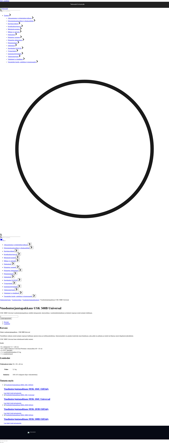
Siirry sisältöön (4, 1)
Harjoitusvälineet (13, 24)
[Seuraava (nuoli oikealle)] (3, 442)
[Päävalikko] (4, 240)
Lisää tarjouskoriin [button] (15, 393)
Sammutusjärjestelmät (14, 54)
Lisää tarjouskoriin (6, 318)
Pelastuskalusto (12, 43)
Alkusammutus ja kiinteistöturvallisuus (20, 18)
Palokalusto (11, 34)
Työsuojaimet (12, 51)
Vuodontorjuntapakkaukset (30, 300)
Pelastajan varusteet (14, 37)
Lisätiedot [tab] (7, 324)
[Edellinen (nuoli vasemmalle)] (1, 442)
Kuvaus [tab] (6, 322)
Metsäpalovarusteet (14, 29)
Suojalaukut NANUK (14, 48)
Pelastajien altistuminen (15, 40)
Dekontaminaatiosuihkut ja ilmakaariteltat (20, 21)
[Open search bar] (1, 235)
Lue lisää (7, 393)
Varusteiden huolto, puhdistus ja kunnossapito (22, 62)
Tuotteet (6, 15)
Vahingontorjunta (13, 56)
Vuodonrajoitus (16, 300)
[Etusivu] (4, 8)
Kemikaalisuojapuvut (14, 26)
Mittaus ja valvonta (14, 32)
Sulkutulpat (11, 45)
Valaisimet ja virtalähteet (15, 59)
